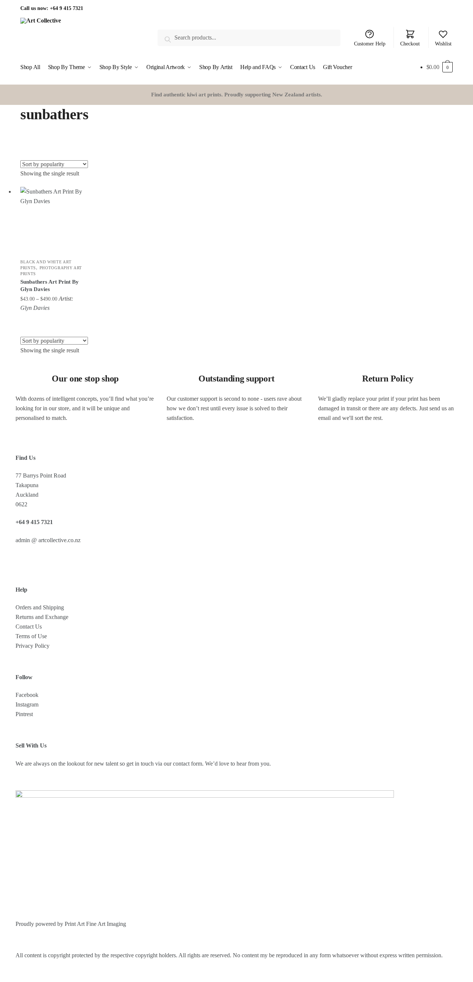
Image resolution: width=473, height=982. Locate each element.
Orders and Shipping (40, 607)
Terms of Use (31, 636)
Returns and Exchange (42, 617)
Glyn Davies (35, 308)
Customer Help (369, 44)
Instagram (27, 704)
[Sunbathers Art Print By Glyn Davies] (52, 219)
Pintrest (24, 714)
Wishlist (443, 44)
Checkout (410, 44)
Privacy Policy (33, 646)
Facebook (27, 695)
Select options (52, 320)
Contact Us (29, 626)
